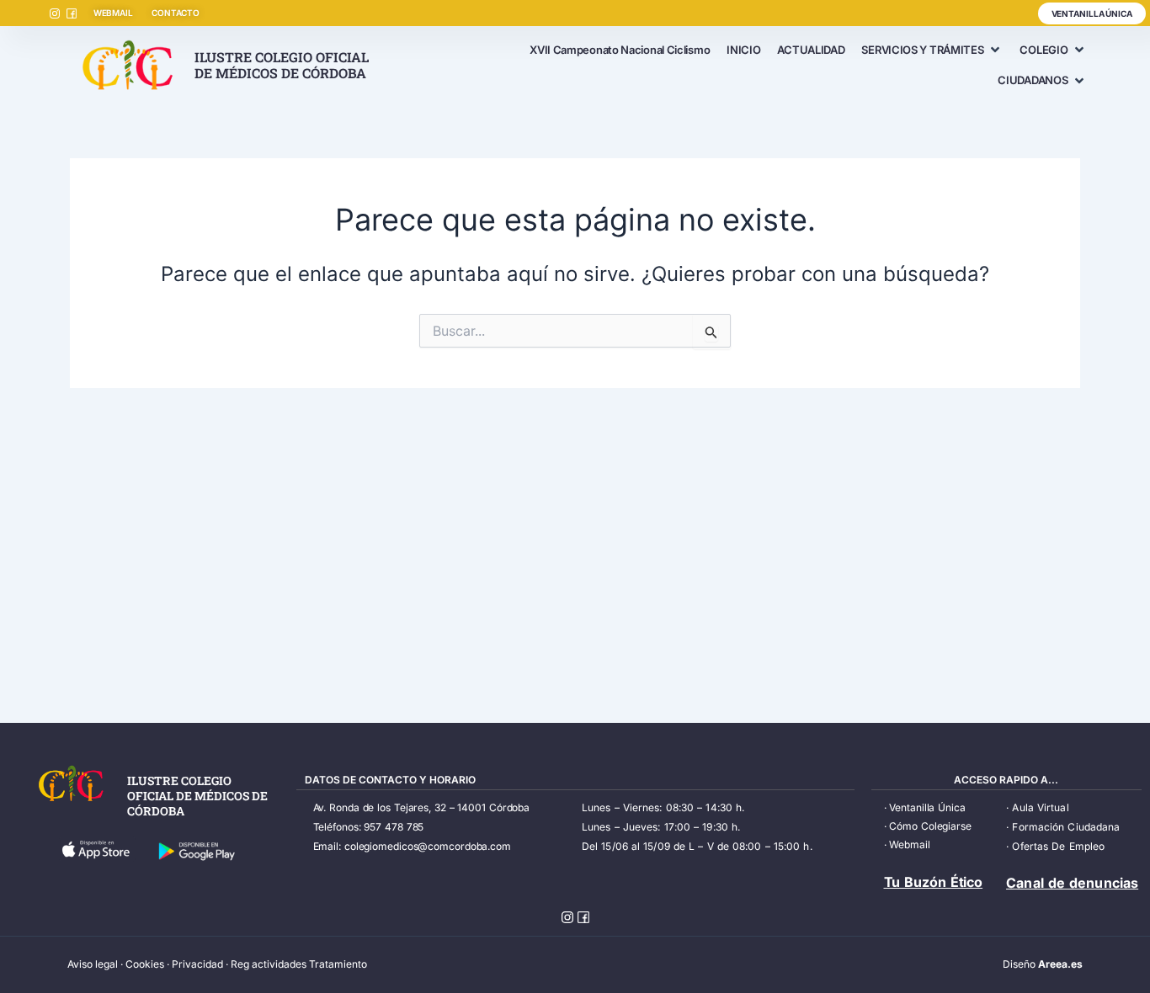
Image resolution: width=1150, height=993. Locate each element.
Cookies (144, 964)
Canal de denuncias (1072, 882)
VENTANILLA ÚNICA (1092, 13)
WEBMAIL (113, 13)
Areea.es (1060, 964)
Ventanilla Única (927, 807)
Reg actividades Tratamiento (299, 964)
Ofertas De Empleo (1058, 846)
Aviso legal (92, 964)
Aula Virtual (1040, 807)
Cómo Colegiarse (930, 826)
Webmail (909, 844)
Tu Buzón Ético (933, 882)
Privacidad (197, 964)
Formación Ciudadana (1066, 826)
